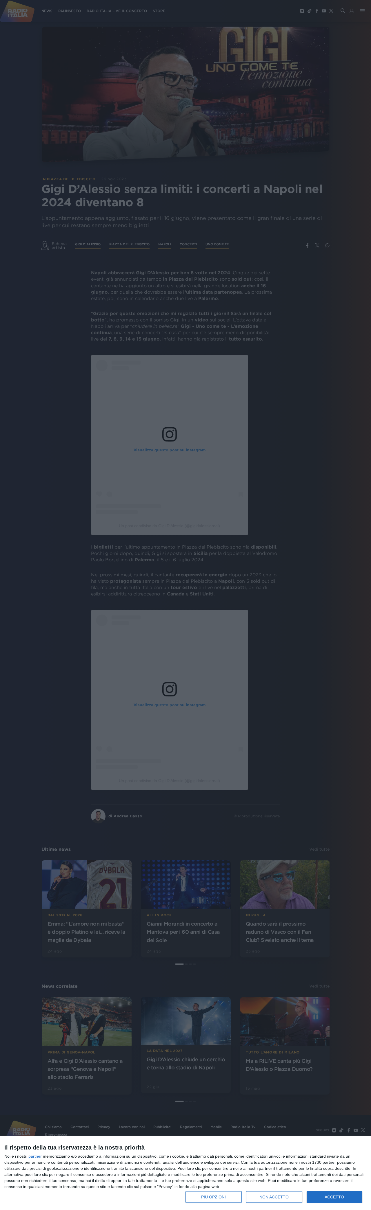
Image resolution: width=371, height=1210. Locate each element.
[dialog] (185, 1173)
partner (35, 1156)
